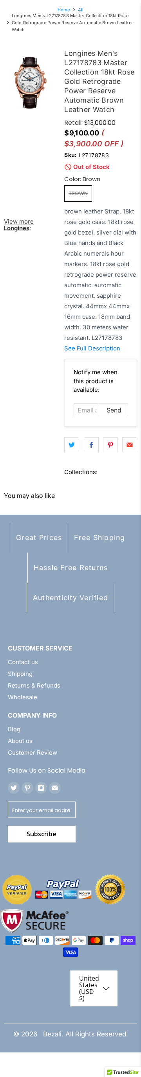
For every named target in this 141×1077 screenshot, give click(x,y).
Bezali (52, 1034)
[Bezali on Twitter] (14, 788)
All (80, 10)
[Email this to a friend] (129, 444)
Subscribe (41, 834)
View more (19, 225)
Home (64, 10)
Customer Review (32, 752)
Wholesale (22, 697)
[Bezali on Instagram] (41, 788)
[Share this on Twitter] (71, 444)
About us (20, 741)
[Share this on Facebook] (91, 444)
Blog (14, 729)
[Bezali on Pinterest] (27, 788)
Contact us (23, 662)
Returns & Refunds (34, 685)
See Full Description (92, 348)
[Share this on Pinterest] (110, 444)
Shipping (20, 673)
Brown (78, 193)
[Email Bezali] (55, 788)
